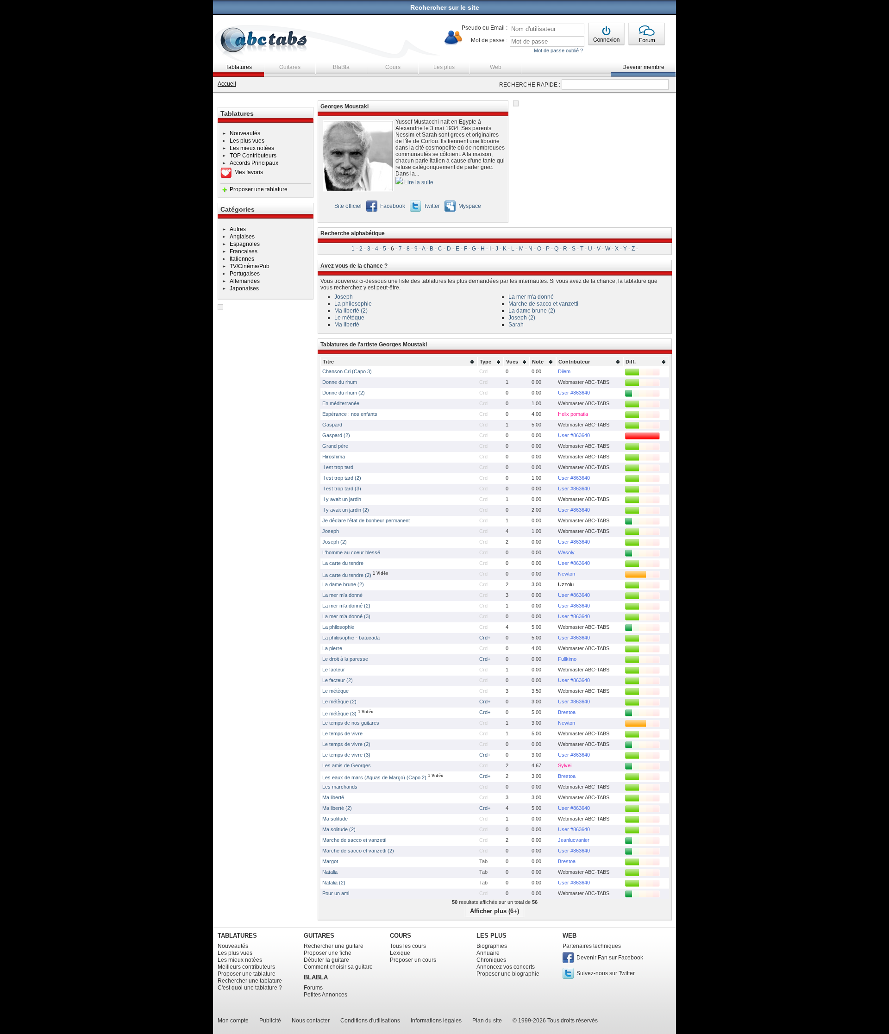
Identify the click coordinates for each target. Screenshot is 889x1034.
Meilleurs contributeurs (246, 967)
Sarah (516, 324)
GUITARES (319, 935)
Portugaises (245, 273)
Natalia (330, 872)
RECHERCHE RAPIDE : (529, 84)
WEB (569, 935)
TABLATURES (237, 935)
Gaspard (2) (336, 435)
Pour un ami (335, 893)
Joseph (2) (521, 317)
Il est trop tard (337, 467)
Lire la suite (418, 182)
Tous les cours (408, 946)
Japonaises (244, 288)
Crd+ (484, 637)
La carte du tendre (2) (347, 575)
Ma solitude (335, 818)
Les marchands (339, 787)
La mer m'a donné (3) (346, 616)
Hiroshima (333, 456)
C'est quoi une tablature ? (250, 987)
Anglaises (242, 236)
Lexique (400, 953)
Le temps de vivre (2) (346, 744)
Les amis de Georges (346, 765)
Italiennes (242, 259)
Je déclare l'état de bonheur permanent (366, 520)
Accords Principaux (254, 163)
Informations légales (436, 1020)
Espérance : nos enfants (349, 414)
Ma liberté (346, 324)
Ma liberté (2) (351, 310)
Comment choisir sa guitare (338, 967)
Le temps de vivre (342, 733)
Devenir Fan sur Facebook (609, 957)
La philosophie (353, 304)
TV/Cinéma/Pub (249, 266)
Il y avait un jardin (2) (345, 510)
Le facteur (333, 669)
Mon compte (233, 1020)
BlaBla (341, 67)
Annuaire (488, 953)
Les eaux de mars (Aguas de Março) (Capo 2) (374, 777)
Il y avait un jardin (341, 499)
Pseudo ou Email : (484, 28)
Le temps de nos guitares (350, 723)
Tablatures (238, 67)
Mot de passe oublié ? (558, 50)
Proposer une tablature (259, 189)
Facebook (392, 206)
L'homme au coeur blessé (351, 552)
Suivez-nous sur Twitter (605, 973)
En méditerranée (340, 403)
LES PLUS (491, 935)
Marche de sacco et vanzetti (543, 304)
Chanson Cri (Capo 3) (347, 371)
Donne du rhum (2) (343, 392)
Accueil (227, 84)
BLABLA (316, 977)
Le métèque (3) (340, 713)
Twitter (432, 206)
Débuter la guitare (326, 960)
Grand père (335, 446)
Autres (238, 229)
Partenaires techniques (592, 946)
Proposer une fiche (327, 953)
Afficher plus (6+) (494, 911)
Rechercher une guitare (333, 946)
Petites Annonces (325, 994)
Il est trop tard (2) (341, 478)
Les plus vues (247, 141)
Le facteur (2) (337, 680)
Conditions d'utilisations (370, 1020)
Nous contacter (311, 1020)
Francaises (243, 251)
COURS (400, 935)
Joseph (343, 297)
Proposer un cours (413, 960)
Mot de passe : (489, 40)
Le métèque (349, 317)
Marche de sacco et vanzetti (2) (358, 850)
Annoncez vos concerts (505, 967)
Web (495, 67)
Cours (393, 67)
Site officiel (348, 206)
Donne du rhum (339, 382)
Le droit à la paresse (345, 659)
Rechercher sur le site (444, 7)
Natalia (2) (333, 882)
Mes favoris (248, 172)
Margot (330, 861)
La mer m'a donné (531, 297)
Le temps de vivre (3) (346, 755)
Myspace (469, 206)
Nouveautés (245, 133)
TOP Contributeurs (253, 155)
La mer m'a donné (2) (346, 605)
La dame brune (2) (531, 310)
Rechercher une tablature (250, 981)
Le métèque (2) (339, 701)
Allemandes (245, 281)
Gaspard (332, 424)
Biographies (491, 946)
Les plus (444, 67)
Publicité (270, 1020)
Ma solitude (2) (339, 829)
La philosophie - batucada (351, 637)
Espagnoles (245, 244)
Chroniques (491, 960)
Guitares (290, 67)
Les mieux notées (252, 148)
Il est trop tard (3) (341, 488)
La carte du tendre (342, 563)
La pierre (332, 648)
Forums (313, 987)
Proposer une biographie (507, 974)
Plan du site (487, 1020)
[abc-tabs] (264, 41)
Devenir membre (643, 67)
